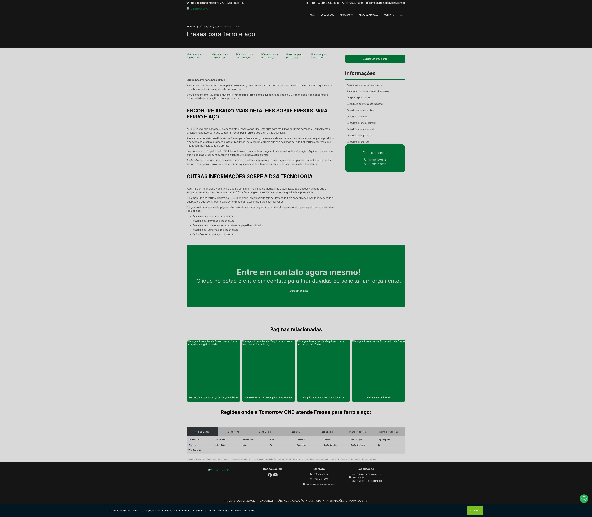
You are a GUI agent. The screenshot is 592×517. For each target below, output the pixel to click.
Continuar (475, 510)
